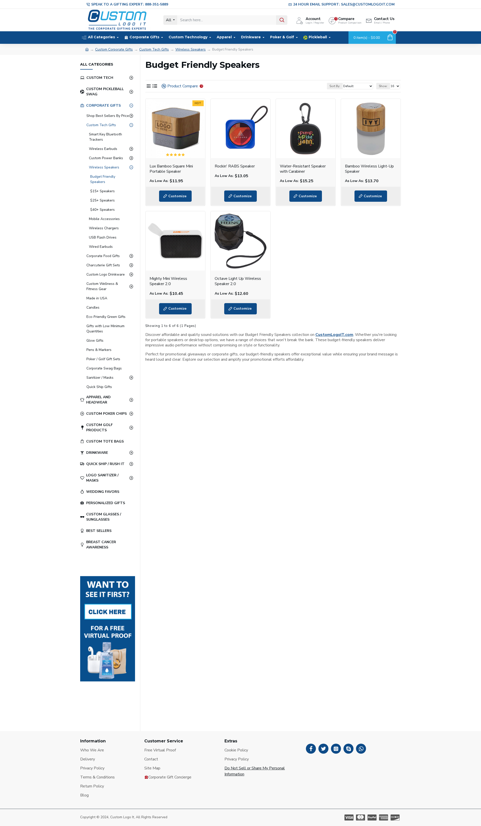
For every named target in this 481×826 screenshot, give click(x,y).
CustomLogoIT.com (334, 334)
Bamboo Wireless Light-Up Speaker (369, 169)
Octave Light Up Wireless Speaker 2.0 (238, 281)
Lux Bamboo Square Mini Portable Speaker (171, 169)
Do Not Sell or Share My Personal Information (254, 771)
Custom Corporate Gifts (114, 49)
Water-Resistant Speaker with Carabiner (303, 169)
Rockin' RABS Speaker (235, 166)
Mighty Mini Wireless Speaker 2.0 (168, 281)
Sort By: (334, 86)
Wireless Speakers (190, 49)
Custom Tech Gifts (154, 49)
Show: (383, 86)
